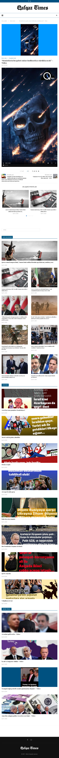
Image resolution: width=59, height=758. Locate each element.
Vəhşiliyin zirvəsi (7, 601)
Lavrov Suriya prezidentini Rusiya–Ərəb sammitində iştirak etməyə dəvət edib (41, 290)
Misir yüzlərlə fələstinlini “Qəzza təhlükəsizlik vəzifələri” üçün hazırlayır (42, 347)
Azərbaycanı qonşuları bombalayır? (13, 410)
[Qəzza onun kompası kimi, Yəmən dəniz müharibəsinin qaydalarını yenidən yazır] (15, 199)
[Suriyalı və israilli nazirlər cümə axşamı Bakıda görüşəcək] (44, 364)
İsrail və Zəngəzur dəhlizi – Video (12, 661)
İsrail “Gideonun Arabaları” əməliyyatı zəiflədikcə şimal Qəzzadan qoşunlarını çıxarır (43, 317)
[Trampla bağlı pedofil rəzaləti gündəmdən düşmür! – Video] (29, 677)
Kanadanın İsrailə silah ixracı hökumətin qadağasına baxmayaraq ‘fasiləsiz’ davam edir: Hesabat (14, 348)
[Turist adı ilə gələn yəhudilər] (29, 426)
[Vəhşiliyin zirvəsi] (29, 589)
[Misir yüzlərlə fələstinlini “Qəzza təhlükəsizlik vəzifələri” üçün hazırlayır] (44, 334)
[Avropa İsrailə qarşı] (29, 480)
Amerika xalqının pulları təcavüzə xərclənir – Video (18, 716)
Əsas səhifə (4, 21)
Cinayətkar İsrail (12, 58)
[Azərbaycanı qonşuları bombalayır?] (29, 398)
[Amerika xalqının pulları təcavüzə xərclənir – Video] (29, 704)
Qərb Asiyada (6, 574)
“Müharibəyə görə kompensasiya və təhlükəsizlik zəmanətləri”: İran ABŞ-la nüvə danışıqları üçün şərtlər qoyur (14, 318)
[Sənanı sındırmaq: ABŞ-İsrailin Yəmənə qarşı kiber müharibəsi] (43, 199)
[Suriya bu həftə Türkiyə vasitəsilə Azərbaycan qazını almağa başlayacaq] (15, 364)
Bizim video (12, 21)
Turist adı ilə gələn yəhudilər (11, 437)
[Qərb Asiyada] (29, 562)
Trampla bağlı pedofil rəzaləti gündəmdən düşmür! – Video (21, 689)
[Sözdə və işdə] (29, 453)
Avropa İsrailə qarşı (8, 492)
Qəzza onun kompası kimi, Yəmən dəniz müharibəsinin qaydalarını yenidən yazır (27, 262)
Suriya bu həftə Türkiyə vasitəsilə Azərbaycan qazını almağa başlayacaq (13, 376)
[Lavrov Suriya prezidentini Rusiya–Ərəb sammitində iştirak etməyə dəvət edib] (44, 277)
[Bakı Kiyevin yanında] (29, 507)
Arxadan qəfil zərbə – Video (11, 634)
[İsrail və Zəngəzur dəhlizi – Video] (29, 650)
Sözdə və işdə (6, 465)
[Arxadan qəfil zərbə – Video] (29, 622)
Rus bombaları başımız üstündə (12, 546)
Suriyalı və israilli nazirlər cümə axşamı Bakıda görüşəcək (43, 376)
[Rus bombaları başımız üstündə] (29, 535)
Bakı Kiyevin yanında (8, 519)
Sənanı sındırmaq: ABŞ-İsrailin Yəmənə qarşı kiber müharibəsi (15, 290)
